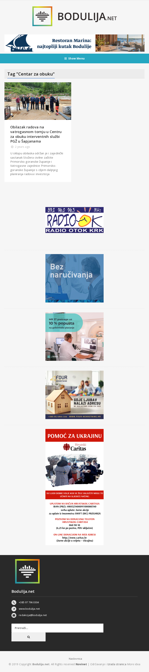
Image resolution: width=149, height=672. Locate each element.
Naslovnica (75, 658)
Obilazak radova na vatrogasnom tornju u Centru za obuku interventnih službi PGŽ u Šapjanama (36, 134)
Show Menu (76, 58)
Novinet (81, 664)
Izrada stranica (117, 664)
